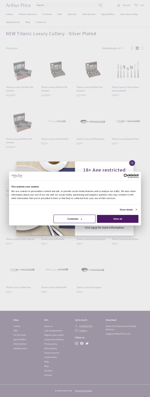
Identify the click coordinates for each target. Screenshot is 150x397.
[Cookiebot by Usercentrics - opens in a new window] (126, 176)
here (94, 227)
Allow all (117, 219)
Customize (72, 219)
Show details (126, 209)
